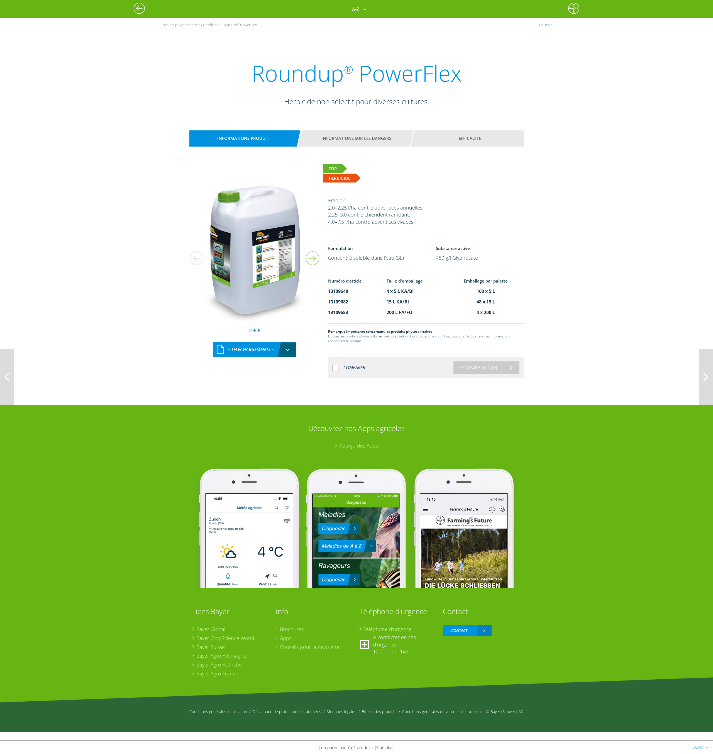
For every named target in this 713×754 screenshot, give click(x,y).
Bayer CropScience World (225, 638)
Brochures (292, 629)
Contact (459, 630)
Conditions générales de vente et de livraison (441, 711)
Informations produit (243, 138)
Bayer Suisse (210, 647)
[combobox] (254, 349)
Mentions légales (341, 711)
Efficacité (470, 138)
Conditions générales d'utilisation (218, 711)
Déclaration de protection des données (287, 711)
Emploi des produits (379, 711)
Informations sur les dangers (356, 138)
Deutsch (546, 24)
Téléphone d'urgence (387, 629)
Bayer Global (210, 629)
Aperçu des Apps (358, 445)
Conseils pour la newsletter (310, 647)
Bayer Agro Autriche (219, 664)
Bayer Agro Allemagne (221, 655)
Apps (285, 638)
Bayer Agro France (217, 673)
